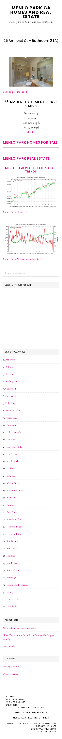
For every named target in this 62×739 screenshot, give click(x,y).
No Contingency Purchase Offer (20, 627)
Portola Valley (14, 519)
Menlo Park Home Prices (17, 212)
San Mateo (12, 562)
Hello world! (9, 646)
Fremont (11, 425)
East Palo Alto (12, 410)
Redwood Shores (16, 533)
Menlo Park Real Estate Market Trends (31, 170)
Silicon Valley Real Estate (43, 729)
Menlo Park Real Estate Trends (31, 717)
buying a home (11, 666)
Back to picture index (15, 91)
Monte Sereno (14, 483)
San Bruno (12, 541)
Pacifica (11, 504)
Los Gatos (12, 454)
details (31, 132)
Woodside (12, 606)
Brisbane (10, 374)
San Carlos (12, 548)
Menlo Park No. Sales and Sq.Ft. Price (24, 259)
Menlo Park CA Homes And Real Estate (31, 12)
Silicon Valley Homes (46, 726)
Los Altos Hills (14, 446)
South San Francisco (17, 584)
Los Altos (11, 439)
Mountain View (15, 490)
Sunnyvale (12, 592)
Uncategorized (10, 673)
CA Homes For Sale (47, 731)
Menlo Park (12, 461)
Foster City (11, 417)
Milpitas (11, 475)
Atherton (10, 359)
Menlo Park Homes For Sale (30, 142)
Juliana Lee (11, 723)
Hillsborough (14, 432)
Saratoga (11, 577)
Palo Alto (11, 512)
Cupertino (10, 396)
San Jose (11, 555)
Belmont (10, 367)
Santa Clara (13, 570)
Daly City (10, 403)
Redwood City (14, 526)
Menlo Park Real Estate (26, 158)
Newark (11, 497)
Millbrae (11, 468)
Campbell (10, 388)
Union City (12, 599)
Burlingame (11, 381)
